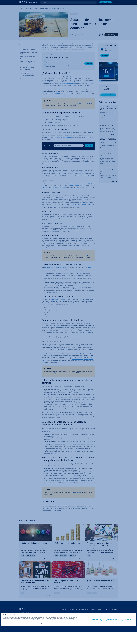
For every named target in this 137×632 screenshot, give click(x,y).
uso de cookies (16, 620)
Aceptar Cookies (12, 623)
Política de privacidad (40, 620)
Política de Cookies (27, 620)
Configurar (70, 619)
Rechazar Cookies (112, 619)
